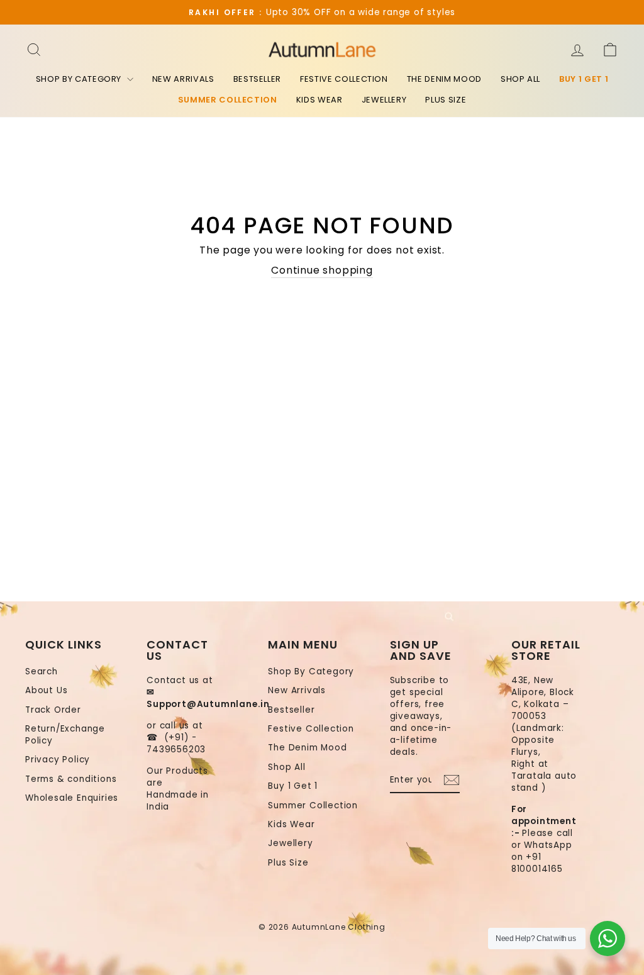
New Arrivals (183, 79)
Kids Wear (319, 100)
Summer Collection (227, 100)
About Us (46, 690)
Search (41, 671)
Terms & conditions (70, 779)
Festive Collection (344, 79)
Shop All (520, 79)
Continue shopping (322, 270)
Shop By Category (80, 79)
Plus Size (445, 100)
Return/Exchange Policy (65, 735)
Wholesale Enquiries (71, 798)
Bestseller (257, 79)
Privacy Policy (57, 760)
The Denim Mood (444, 79)
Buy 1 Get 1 (583, 79)
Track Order (53, 710)
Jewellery (384, 100)
